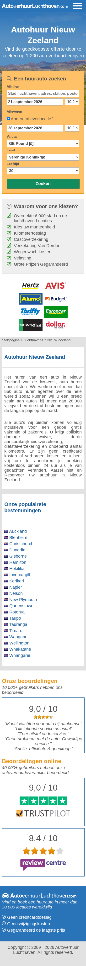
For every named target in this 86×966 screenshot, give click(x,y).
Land (11, 150)
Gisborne (17, 556)
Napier (15, 587)
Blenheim (17, 537)
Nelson (15, 593)
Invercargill (19, 574)
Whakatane (19, 649)
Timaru (15, 630)
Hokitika (16, 568)
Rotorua (16, 612)
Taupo (14, 618)
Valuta (12, 136)
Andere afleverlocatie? (32, 118)
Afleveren (14, 111)
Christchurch (20, 543)
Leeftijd (13, 164)
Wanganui (18, 636)
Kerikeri (16, 581)
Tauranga (17, 624)
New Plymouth (22, 599)
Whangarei (19, 655)
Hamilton (17, 562)
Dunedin (16, 550)
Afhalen (13, 86)
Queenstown (20, 605)
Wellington (18, 643)
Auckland (17, 531)
